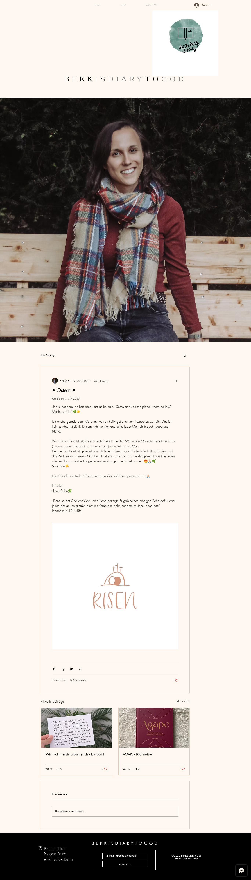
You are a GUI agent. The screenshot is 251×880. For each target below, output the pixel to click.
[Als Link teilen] (81, 669)
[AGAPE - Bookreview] (154, 728)
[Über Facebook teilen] (53, 669)
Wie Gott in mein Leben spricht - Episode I (74, 754)
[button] (185, 355)
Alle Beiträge (48, 355)
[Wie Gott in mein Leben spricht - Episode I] (76, 728)
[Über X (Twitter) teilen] (62, 669)
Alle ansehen (183, 701)
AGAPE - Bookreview (137, 754)
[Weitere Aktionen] (176, 380)
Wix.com (193, 858)
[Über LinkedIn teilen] (71, 669)
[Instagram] (40, 848)
